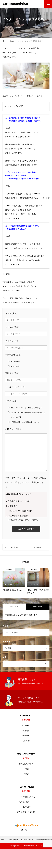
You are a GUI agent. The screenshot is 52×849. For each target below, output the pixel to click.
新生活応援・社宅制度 (26, 812)
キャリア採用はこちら (26, 797)
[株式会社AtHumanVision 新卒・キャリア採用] (15, 3)
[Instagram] (22, 830)
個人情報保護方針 (27, 840)
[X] (26, 830)
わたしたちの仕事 (26, 764)
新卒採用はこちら (26, 802)
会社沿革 (26, 731)
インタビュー (26, 769)
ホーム (3, 840)
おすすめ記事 (37, 607)
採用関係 (18, 27)
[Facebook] (30, 830)
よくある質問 (26, 807)
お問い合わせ (13, 840)
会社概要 (26, 736)
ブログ (26, 774)
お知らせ (26, 741)
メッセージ (26, 726)
